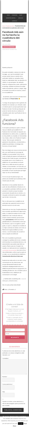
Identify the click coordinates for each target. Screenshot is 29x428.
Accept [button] (20, 423)
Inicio (3, 26)
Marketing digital (14, 416)
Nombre (4, 376)
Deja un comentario (9, 46)
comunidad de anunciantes (9, 250)
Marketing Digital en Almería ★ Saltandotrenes (14, 7)
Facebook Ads (10, 26)
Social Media (22, 416)
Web (3, 391)
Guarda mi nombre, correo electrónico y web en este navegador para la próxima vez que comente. (13, 403)
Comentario (5, 358)
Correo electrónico (7, 384)
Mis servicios (6, 416)
